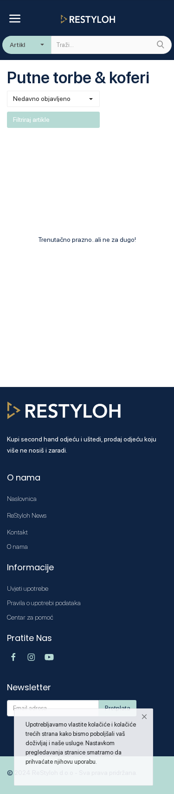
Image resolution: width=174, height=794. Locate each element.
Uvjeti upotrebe (27, 588)
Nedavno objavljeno (42, 98)
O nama (17, 546)
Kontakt (17, 532)
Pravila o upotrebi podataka (44, 603)
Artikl (17, 44)
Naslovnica (22, 498)
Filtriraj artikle (31, 119)
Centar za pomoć (30, 617)
